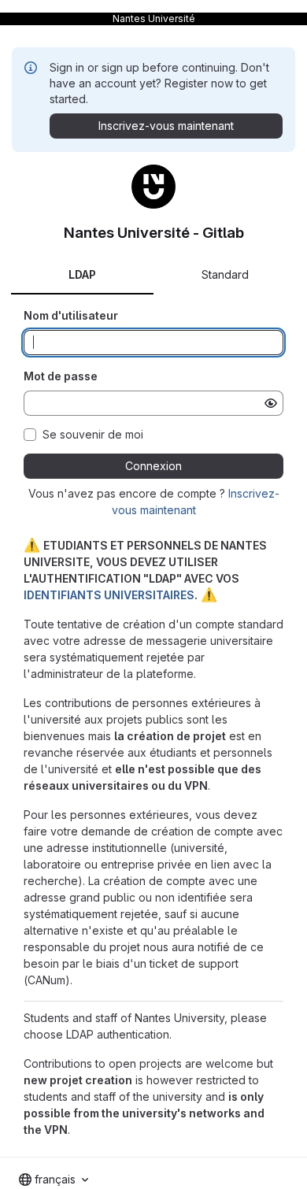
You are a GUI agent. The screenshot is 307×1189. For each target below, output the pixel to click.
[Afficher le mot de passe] (270, 403)
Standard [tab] (225, 274)
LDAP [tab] (82, 274)
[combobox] (53, 1179)
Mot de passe (61, 376)
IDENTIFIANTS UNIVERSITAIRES (109, 595)
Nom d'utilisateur (71, 315)
